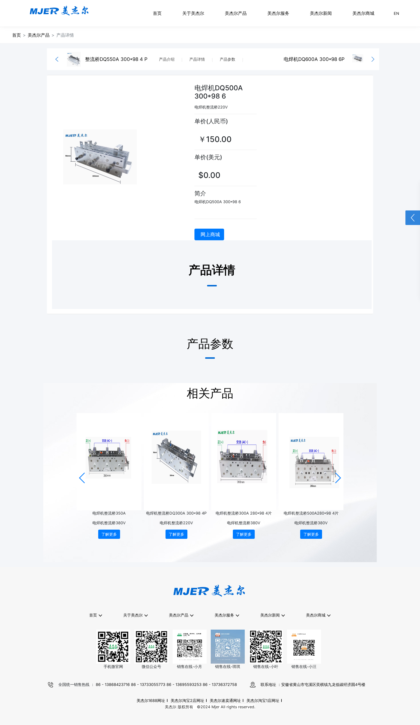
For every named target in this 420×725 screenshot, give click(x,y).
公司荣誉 (135, 635)
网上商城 (210, 234)
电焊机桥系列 (181, 674)
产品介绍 (167, 59)
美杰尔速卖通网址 (225, 700)
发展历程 (135, 654)
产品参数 (227, 59)
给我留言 (135, 693)
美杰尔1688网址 (151, 700)
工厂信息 (135, 625)
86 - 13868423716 (113, 684)
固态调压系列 (181, 664)
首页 (157, 13)
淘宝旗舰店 (318, 635)
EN (396, 13)
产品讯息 (272, 625)
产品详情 (197, 59)
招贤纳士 (135, 674)
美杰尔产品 (236, 13)
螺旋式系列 (181, 644)
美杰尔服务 (278, 13)
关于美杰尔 (193, 13)
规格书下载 (227, 625)
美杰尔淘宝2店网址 (187, 700)
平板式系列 (181, 654)
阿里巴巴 (318, 644)
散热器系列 (181, 683)
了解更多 (109, 534)
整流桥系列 (181, 635)
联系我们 (135, 683)
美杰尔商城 (363, 13)
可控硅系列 (181, 625)
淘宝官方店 (318, 625)
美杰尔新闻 (321, 13)
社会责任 (135, 664)
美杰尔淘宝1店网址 (262, 700)
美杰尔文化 (135, 644)
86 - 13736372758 (220, 684)
